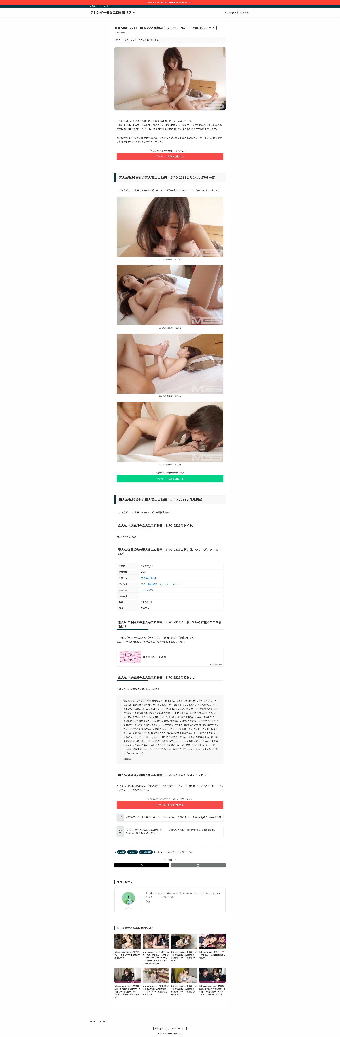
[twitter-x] (148, 901)
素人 (143, 584)
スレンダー (165, 584)
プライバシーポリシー (176, 1028)
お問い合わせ (160, 1028)
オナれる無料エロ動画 (154, 656)
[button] (141, 865)
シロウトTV (147, 590)
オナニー (177, 584)
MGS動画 (121, 852)
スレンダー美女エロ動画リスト (112, 12)
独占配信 (152, 584)
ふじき (128, 908)
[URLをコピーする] (198, 865)
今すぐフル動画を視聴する (170, 156)
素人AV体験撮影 (149, 578)
